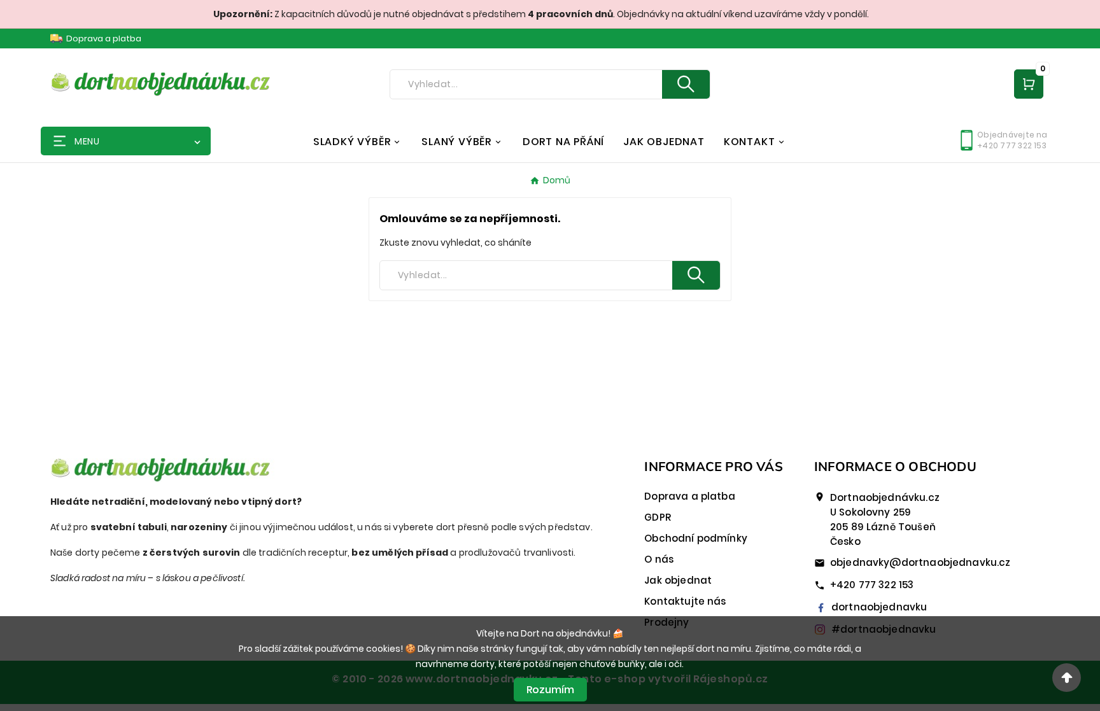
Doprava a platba (103, 38)
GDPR (657, 517)
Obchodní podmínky (695, 538)
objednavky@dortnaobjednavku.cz (920, 562)
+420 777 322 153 (871, 584)
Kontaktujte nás (685, 601)
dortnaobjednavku (879, 607)
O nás (658, 559)
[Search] (686, 84)
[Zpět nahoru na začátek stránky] (1066, 677)
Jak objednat (678, 580)
